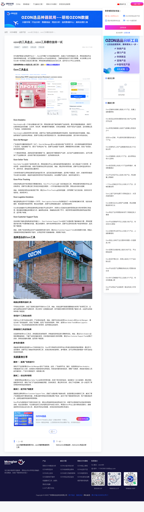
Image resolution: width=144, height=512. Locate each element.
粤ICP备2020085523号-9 (100, 495)
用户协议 (71, 495)
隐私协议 (79, 495)
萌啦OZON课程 (51, 4)
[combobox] (122, 4)
